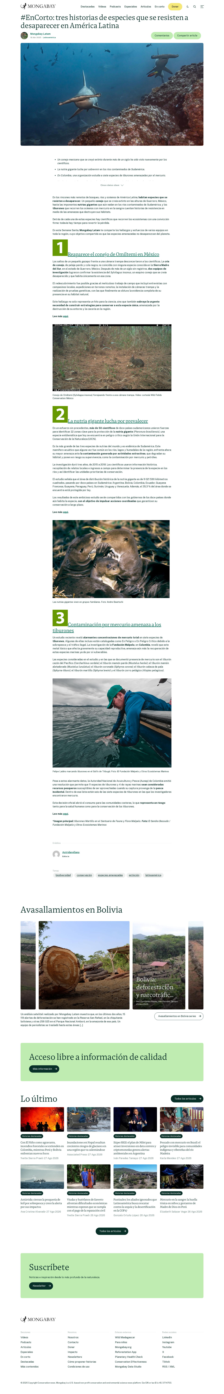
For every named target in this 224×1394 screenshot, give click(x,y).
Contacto (73, 1342)
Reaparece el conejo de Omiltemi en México (113, 254)
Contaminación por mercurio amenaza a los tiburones (107, 627)
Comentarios (162, 35)
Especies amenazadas (110, 875)
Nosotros (73, 1337)
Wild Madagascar (125, 1337)
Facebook (168, 1356)
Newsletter (39, 1285)
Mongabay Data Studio (128, 1366)
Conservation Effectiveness (131, 1361)
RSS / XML (168, 1366)
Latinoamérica (49, 37)
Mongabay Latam (40, 33)
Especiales (130, 6)
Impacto (72, 1352)
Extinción (134, 875)
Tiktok (166, 1361)
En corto (159, 6)
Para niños (121, 1342)
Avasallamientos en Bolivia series (177, 1016)
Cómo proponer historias (82, 1361)
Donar (175, 6)
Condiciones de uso (78, 1366)
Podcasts (115, 6)
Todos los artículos (185, 1098)
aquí (65, 316)
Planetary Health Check (129, 1356)
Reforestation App (125, 1352)
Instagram (168, 1342)
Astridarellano (71, 852)
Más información (42, 1068)
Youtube (167, 1347)
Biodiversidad (63, 875)
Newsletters (75, 1356)
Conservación (84, 875)
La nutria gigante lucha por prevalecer (108, 421)
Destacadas (88, 6)
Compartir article (187, 35)
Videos (102, 6)
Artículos (146, 6)
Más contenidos (30, 1366)
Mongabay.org (123, 1347)
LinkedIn (167, 1337)
